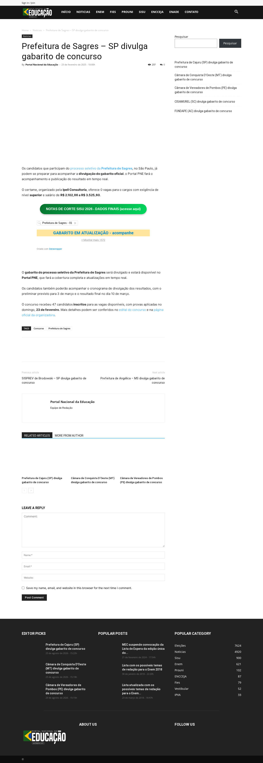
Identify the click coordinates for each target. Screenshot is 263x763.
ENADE (174, 12)
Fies (113, 12)
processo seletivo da (101, 168)
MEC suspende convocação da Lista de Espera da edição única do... (143, 648)
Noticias (83, 12)
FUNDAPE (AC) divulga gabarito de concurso (203, 111)
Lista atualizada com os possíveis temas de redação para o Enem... (141, 689)
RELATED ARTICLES (37, 435)
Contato (191, 12)
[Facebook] (26, 74)
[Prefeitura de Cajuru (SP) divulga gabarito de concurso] (44, 459)
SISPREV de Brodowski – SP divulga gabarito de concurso (54, 380)
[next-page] (30, 490)
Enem (100, 12)
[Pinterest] (45, 74)
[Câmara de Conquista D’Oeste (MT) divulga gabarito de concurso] (93, 459)
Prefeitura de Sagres (59, 328)
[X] (35, 74)
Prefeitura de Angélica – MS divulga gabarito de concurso (132, 380)
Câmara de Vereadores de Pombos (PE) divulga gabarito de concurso (206, 90)
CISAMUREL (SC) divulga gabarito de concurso (205, 101)
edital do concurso (132, 310)
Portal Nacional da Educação (41, 64)
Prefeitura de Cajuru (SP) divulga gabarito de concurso (204, 64)
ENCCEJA (157, 12)
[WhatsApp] (54, 74)
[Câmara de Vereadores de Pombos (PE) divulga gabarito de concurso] (142, 459)
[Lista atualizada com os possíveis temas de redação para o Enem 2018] (108, 690)
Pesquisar (181, 37)
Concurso (39, 328)
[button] (236, 12)
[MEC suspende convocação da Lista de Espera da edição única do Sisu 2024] (107, 649)
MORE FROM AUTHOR (69, 435)
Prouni (127, 12)
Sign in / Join (28, 2)
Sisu (142, 12)
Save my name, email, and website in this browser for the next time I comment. (79, 588)
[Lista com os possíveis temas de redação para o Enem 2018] (108, 670)
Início (66, 12)
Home (25, 30)
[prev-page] (24, 490)
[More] (64, 74)
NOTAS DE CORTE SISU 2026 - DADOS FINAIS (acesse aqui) (93, 209)
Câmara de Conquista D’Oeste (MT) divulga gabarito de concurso (203, 77)
